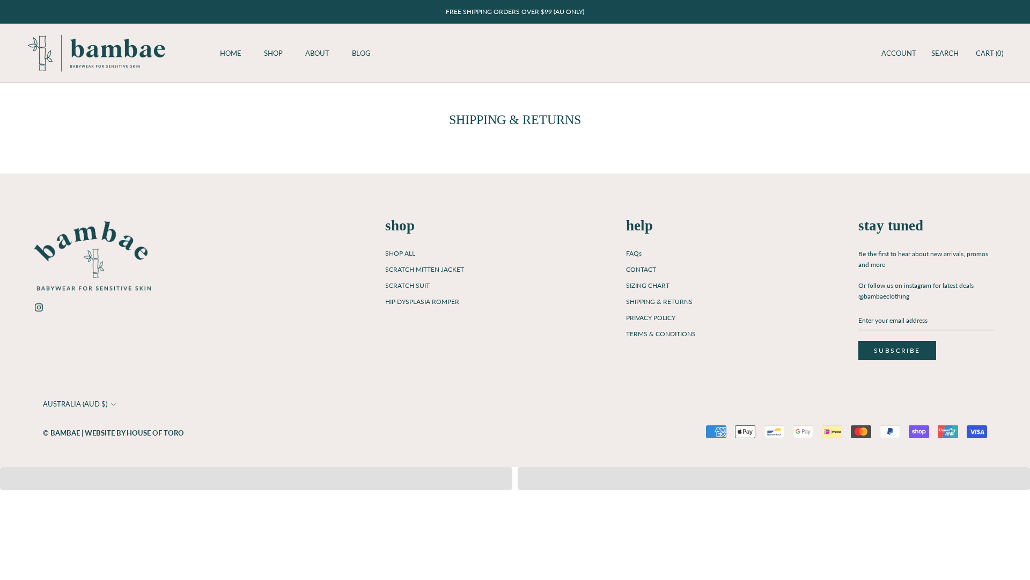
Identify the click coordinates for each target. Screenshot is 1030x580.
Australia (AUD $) (75, 404)
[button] (256, 478)
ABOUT (317, 53)
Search (945, 53)
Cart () (989, 53)
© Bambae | (64, 433)
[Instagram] (39, 306)
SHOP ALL (400, 253)
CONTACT (641, 269)
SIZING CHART (648, 285)
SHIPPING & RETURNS (659, 302)
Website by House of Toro (134, 433)
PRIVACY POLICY (650, 318)
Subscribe (897, 350)
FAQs (634, 253)
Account (898, 53)
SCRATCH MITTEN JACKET (424, 269)
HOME (230, 53)
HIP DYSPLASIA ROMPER (422, 302)
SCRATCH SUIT (407, 285)
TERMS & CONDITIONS (661, 334)
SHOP (273, 53)
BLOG (361, 53)
